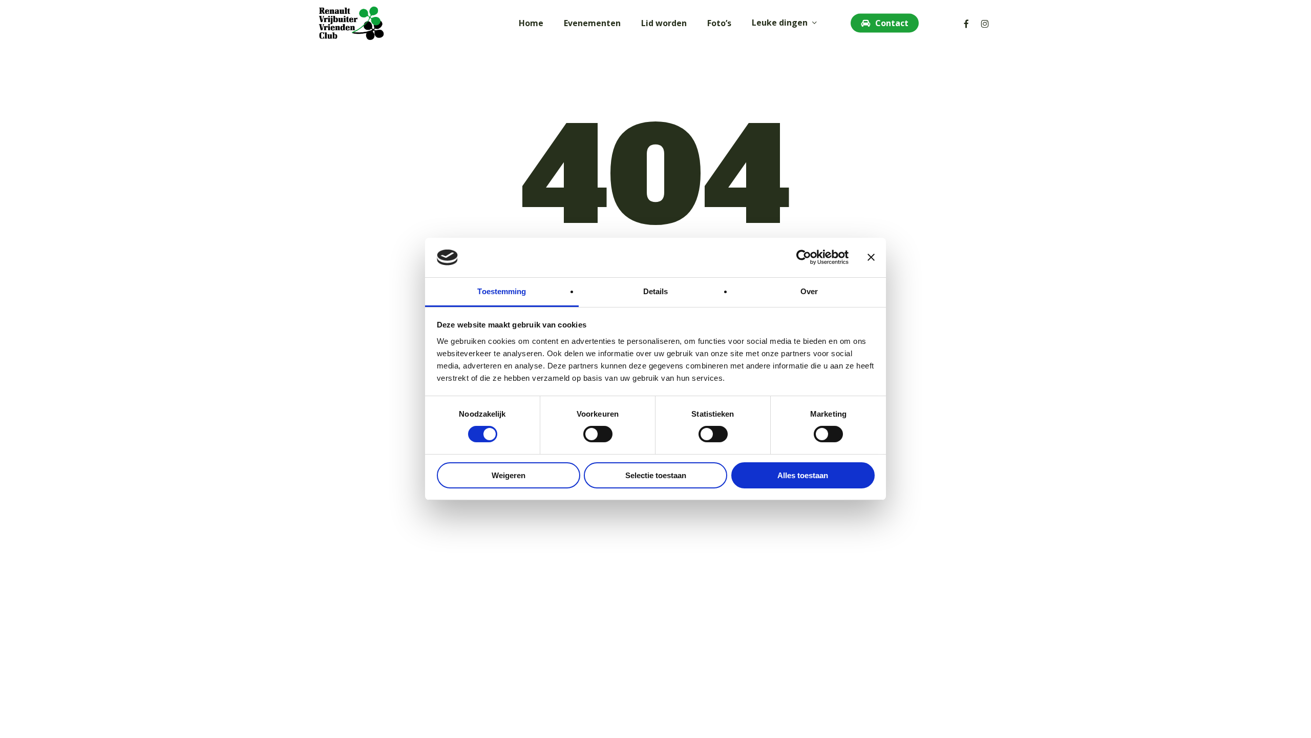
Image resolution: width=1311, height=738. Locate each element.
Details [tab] (655, 291)
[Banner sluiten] (871, 257)
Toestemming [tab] (501, 291)
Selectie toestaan (655, 475)
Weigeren (508, 475)
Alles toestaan (802, 475)
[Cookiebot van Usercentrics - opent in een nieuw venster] (804, 257)
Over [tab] (809, 291)
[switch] (597, 434)
